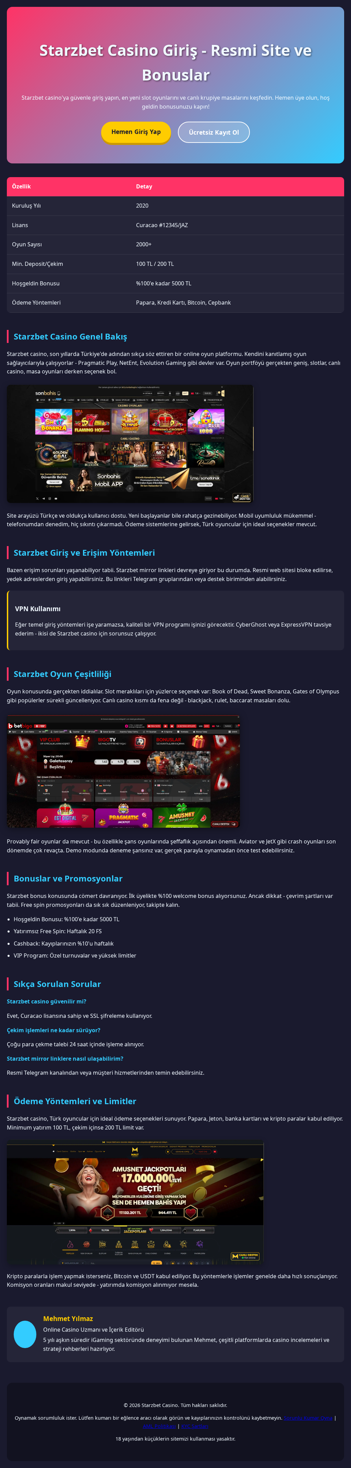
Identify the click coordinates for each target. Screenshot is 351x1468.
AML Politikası (159, 1426)
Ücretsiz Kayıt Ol (214, 132)
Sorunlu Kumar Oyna (308, 1418)
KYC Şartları (194, 1426)
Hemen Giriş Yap (136, 131)
